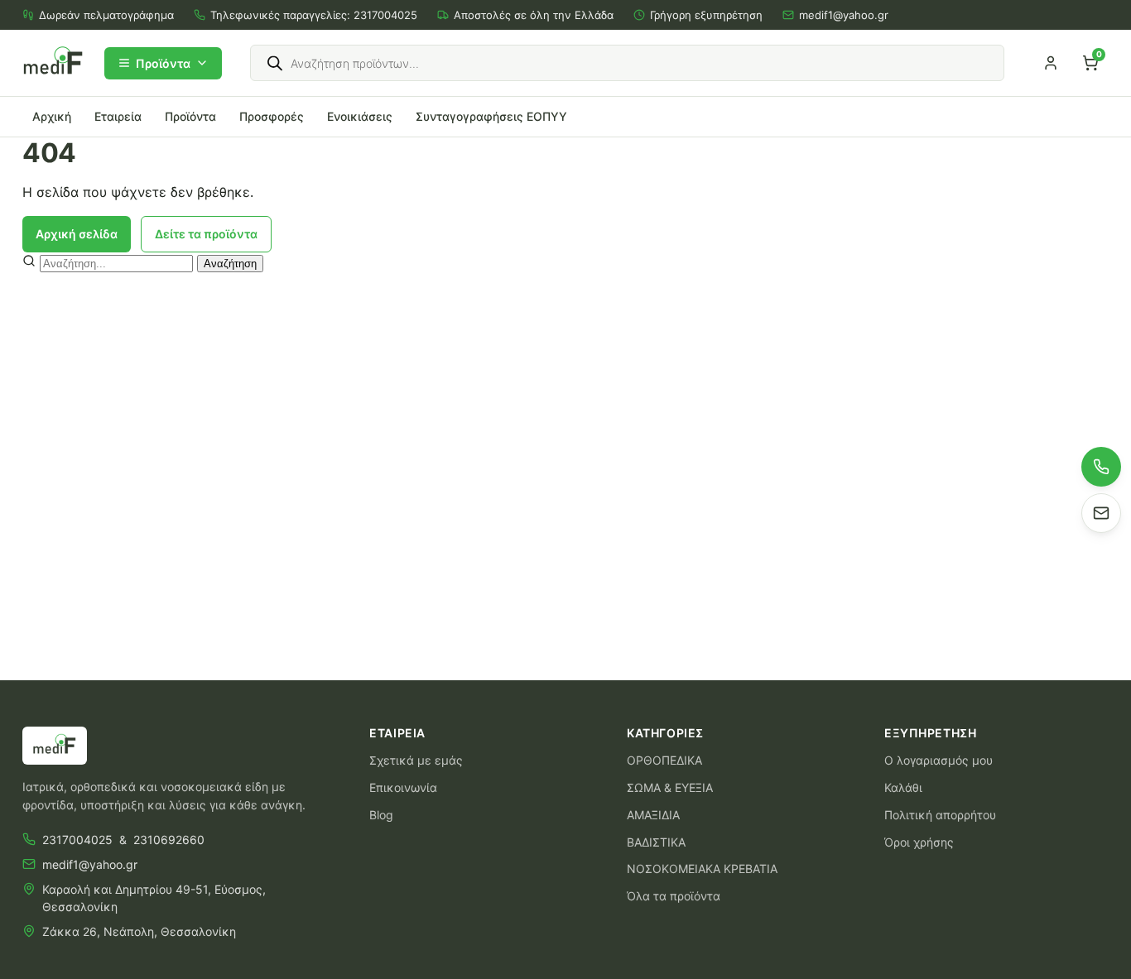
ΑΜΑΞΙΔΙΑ (653, 815)
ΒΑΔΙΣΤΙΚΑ (656, 842)
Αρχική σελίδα (77, 234)
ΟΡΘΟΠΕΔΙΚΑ (664, 760)
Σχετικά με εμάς (416, 760)
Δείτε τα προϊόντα (206, 234)
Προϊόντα (163, 63)
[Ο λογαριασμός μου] (1050, 63)
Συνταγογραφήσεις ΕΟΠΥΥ (491, 116)
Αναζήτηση (230, 263)
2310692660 (169, 840)
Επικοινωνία (403, 787)
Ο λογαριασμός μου (938, 760)
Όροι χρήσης (919, 842)
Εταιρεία (118, 116)
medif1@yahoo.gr (843, 15)
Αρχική (51, 116)
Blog (381, 815)
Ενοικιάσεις (359, 116)
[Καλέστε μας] (1101, 467)
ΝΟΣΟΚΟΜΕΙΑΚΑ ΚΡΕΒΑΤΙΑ (702, 868)
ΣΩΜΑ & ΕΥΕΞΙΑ (670, 787)
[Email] (1101, 513)
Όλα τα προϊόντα (673, 896)
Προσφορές (271, 116)
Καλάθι (903, 787)
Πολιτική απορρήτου (940, 815)
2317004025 (385, 15)
